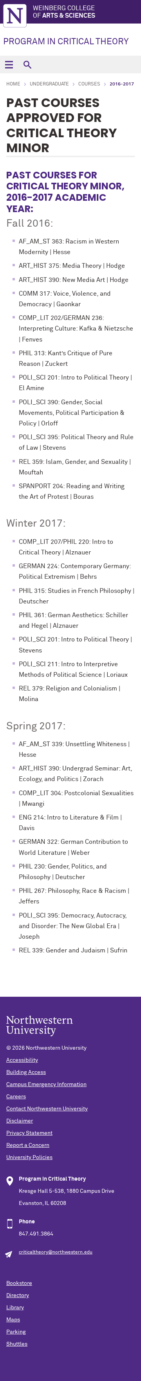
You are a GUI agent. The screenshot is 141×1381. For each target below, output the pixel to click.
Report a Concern (27, 1145)
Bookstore (19, 1283)
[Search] (27, 64)
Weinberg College (64, 12)
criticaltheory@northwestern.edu (55, 1252)
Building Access (26, 1072)
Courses (89, 84)
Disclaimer (19, 1121)
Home (13, 84)
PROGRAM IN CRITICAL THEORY (65, 42)
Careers (16, 1096)
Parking (16, 1332)
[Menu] (9, 64)
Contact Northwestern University (47, 1109)
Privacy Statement (29, 1133)
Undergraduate (49, 84)
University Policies (29, 1157)
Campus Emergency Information (46, 1084)
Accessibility (22, 1060)
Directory (17, 1295)
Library (15, 1307)
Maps (13, 1320)
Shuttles (16, 1344)
